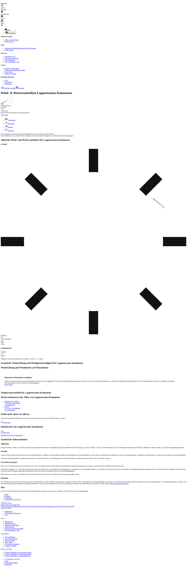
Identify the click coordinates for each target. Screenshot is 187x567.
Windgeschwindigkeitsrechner (119, 483)
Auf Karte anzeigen (10, 88)
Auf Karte (5, 115)
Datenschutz (8, 82)
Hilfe (8, 30)
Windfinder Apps (10, 56)
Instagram (28, 554)
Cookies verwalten (10, 74)
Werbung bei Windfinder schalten (15, 70)
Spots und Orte (9, 41)
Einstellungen (11, 33)
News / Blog (8, 72)
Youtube (28, 556)
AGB (6, 80)
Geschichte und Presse (12, 58)
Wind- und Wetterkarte (12, 40)
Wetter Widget (9, 50)
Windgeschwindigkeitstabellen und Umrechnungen (20, 48)
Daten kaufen (8, 384)
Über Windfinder (10, 60)
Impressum (8, 84)
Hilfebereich (70, 471)
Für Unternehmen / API (12, 62)
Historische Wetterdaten (12, 68)
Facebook (21, 88)
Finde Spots (6, 422)
